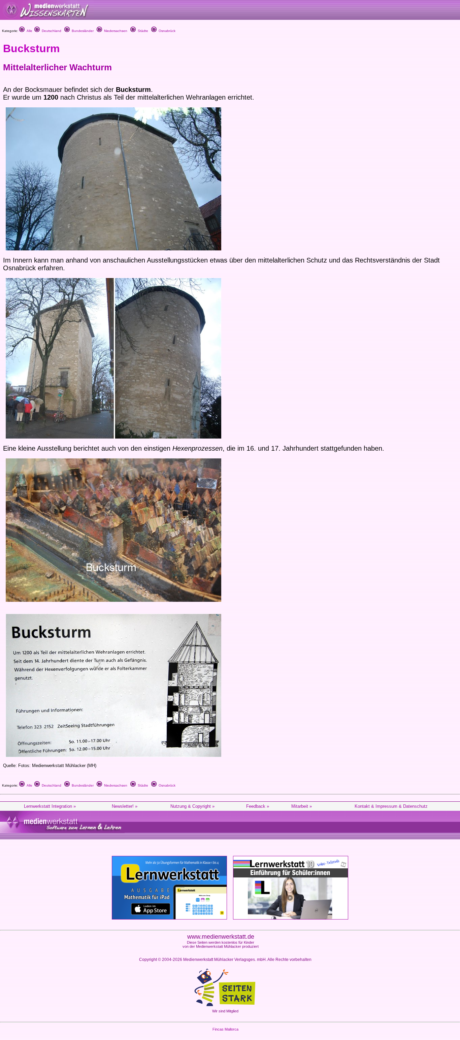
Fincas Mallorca (225, 1029)
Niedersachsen (114, 31)
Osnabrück (166, 31)
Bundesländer (82, 31)
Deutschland (50, 31)
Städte (142, 31)
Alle (28, 31)
